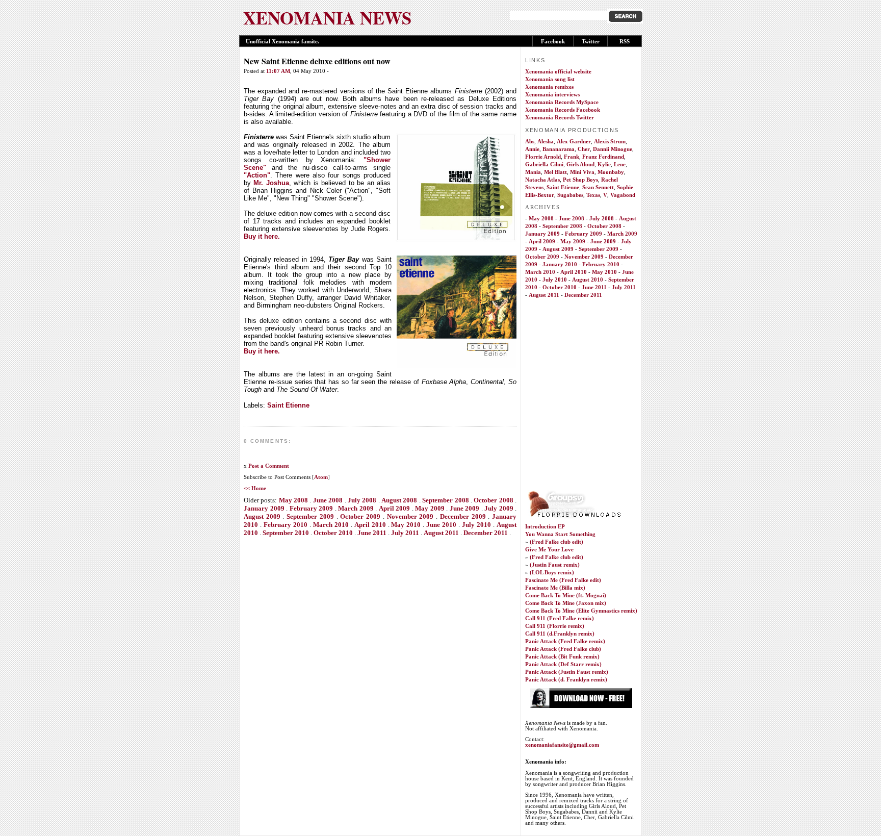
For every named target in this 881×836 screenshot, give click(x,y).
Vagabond (622, 195)
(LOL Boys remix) (552, 572)
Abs (529, 141)
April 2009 (394, 508)
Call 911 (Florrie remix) (554, 626)
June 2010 (441, 524)
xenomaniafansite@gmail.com (562, 745)
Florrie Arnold (543, 157)
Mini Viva (582, 172)
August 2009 (262, 516)
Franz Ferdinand (603, 157)
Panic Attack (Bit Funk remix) (562, 657)
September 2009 (310, 516)
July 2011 (405, 533)
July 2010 (476, 524)
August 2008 (399, 500)
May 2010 (406, 524)
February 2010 (285, 524)
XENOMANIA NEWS (327, 18)
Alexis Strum (610, 141)
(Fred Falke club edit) (556, 542)
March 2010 (331, 524)
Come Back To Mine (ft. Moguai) (565, 595)
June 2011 (371, 533)
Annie (532, 149)
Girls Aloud (580, 164)
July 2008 (362, 500)
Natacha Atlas (542, 180)
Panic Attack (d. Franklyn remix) (566, 679)
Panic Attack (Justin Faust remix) (566, 672)
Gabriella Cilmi (544, 164)
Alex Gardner (574, 141)
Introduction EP (545, 526)
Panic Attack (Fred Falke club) (563, 649)
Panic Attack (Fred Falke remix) (565, 641)
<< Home (255, 488)
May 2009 (430, 508)
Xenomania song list (550, 79)
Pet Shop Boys (580, 180)
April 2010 (370, 524)
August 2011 (441, 533)
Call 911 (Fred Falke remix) (559, 618)
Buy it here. (262, 236)
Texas (593, 195)
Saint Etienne (288, 405)
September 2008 (445, 500)
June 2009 (465, 508)
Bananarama (558, 149)
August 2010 (587, 280)
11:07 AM (278, 71)
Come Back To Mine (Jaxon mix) (565, 603)
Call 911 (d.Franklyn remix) (559, 634)
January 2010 (559, 264)
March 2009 (356, 508)
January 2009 (264, 508)
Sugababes (570, 195)
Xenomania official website (558, 71)
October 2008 (493, 500)
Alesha (545, 141)
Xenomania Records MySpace (562, 102)
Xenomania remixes (549, 87)
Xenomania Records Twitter (559, 117)
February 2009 (311, 508)
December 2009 (463, 516)
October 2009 (360, 516)
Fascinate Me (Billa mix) (555, 588)
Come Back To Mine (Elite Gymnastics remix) (581, 611)
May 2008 (293, 500)
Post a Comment (268, 466)
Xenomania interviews (552, 94)
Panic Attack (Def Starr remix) (563, 664)
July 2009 (498, 508)
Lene (620, 164)
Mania (533, 172)
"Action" (257, 175)
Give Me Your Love (549, 549)
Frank (571, 157)
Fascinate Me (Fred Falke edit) (563, 580)
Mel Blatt (555, 172)
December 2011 (485, 533)
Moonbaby (611, 172)
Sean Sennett (598, 187)
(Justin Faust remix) (555, 565)
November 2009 (410, 516)
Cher (584, 149)
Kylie (604, 164)
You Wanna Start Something (560, 534)
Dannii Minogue (612, 149)
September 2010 (286, 533)
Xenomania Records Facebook (562, 110)
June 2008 (328, 500)
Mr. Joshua (271, 183)
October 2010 (333, 533)
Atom (321, 477)
